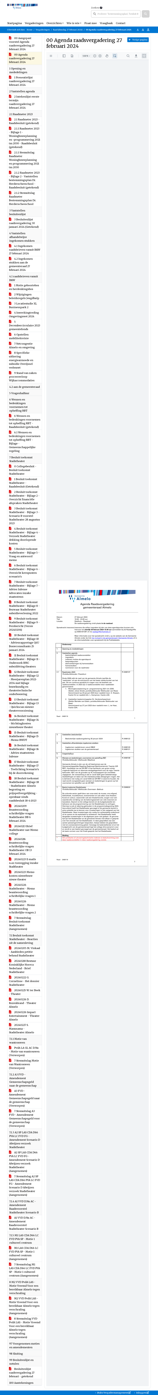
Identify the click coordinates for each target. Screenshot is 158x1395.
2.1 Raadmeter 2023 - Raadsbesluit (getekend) (24, 121)
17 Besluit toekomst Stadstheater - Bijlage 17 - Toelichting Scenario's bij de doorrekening (24, 767)
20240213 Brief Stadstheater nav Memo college (23, 830)
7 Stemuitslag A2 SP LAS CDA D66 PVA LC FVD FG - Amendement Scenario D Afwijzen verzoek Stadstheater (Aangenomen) (24, 1185)
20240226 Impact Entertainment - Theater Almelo (24, 1016)
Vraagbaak (106, 23)
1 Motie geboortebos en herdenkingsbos (24, 287)
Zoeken (95, 7)
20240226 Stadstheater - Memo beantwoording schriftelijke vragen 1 (22, 890)
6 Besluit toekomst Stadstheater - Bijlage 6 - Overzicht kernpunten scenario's (24, 571)
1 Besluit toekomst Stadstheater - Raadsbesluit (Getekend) (24, 483)
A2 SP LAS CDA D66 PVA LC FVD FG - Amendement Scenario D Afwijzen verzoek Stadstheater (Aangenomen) (24, 1161)
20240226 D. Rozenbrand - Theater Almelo (22, 1003)
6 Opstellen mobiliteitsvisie (19, 336)
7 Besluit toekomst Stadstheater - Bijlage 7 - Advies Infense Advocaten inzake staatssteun (24, 589)
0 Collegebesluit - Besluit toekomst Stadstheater (22, 470)
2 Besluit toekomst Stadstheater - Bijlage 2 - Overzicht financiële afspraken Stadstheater (24, 497)
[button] (146, 14)
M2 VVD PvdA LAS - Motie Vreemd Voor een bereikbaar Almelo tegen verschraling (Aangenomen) (24, 1306)
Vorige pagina (139, 39)
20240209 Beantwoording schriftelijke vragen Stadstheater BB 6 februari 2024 (21, 813)
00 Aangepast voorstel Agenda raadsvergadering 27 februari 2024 (21, 44)
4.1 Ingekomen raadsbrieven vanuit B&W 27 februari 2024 (24, 249)
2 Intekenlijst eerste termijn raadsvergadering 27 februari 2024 (24, 102)
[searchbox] (116, 14)
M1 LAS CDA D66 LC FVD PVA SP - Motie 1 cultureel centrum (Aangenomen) (23, 1253)
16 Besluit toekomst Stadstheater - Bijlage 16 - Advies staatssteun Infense (24, 751)
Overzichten (54, 23)
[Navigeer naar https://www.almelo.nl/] (22, 12)
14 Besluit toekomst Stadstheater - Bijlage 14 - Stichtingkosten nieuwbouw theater (24, 721)
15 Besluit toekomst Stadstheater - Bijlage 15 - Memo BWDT (24, 736)
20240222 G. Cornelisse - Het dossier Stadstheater (24, 981)
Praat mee (90, 23)
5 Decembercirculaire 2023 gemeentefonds (24, 325)
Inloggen (141, 1392)
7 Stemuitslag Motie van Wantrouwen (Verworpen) (24, 1064)
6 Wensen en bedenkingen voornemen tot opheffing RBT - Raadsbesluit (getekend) (24, 421)
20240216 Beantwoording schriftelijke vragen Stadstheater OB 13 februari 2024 (21, 846)
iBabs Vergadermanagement (113, 1392)
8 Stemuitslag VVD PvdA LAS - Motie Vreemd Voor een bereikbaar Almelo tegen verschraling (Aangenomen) (24, 1328)
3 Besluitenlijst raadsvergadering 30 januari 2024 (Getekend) (24, 223)
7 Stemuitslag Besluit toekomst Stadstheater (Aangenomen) (20, 923)
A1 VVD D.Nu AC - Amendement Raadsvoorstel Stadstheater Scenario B (23, 1223)
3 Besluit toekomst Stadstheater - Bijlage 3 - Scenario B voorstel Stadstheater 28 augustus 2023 (24, 516)
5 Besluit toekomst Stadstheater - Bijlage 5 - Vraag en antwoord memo (24, 554)
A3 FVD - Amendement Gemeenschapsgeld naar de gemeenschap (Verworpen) (24, 1098)
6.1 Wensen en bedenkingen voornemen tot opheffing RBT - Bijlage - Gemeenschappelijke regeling (24, 441)
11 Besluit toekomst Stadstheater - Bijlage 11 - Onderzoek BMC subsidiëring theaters (24, 661)
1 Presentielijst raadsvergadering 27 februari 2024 (21, 81)
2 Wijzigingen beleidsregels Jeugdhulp (24, 296)
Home (29, 30)
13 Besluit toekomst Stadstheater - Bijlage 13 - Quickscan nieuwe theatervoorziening (24, 705)
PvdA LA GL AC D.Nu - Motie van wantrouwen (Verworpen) (24, 1051)
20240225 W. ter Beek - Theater (24, 992)
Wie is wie (73, 23)
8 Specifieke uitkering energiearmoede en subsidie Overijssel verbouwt (21, 360)
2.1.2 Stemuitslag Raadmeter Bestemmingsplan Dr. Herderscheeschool (22, 198)
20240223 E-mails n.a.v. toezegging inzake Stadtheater (23, 863)
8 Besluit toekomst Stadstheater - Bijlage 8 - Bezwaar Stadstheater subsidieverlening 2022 (24, 608)
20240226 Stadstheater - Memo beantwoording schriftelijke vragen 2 (22, 907)
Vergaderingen (34, 23)
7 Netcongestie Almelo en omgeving (22, 345)
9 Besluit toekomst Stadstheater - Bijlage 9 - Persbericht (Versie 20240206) (24, 624)
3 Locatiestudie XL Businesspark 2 (23, 305)
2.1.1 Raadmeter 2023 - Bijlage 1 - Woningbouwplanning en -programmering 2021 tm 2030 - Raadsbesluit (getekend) (24, 138)
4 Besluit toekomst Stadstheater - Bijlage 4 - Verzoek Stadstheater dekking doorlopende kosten (24, 536)
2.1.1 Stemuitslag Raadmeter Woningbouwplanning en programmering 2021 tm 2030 (24, 160)
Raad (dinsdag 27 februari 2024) (68, 30)
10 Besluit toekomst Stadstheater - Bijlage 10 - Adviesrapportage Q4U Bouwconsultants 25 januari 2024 (24, 643)
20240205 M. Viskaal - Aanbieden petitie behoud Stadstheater (24, 952)
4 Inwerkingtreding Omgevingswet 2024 (24, 314)
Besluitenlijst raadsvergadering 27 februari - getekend (21, 1372)
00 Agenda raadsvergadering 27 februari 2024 (21, 58)
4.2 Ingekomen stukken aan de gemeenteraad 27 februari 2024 (21, 264)
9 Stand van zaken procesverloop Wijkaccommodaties (23, 376)
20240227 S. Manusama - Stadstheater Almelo (21, 1028)
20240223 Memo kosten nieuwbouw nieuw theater (21, 875)
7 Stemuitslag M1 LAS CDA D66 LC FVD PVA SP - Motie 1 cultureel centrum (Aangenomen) (24, 1270)
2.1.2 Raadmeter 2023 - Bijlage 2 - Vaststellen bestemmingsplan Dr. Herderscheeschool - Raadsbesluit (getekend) (24, 180)
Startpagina (14, 23)
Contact (120, 23)
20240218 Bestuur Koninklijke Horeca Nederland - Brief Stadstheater (22, 966)
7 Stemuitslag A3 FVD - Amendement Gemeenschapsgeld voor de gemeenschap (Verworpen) (24, 1118)
